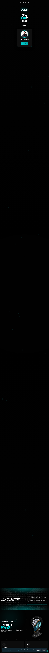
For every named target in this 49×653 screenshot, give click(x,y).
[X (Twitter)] (26, 2)
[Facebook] (18, 2)
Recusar (38, 650)
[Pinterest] (31, 2)
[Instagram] (21, 2)
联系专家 (24, 43)
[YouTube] (28, 2)
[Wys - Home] (24, 10)
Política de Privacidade (21, 650)
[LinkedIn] (23, 2)
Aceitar (44, 650)
